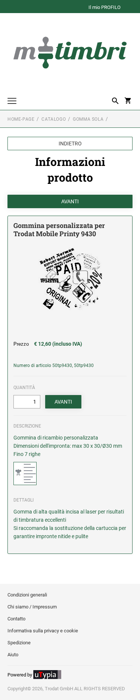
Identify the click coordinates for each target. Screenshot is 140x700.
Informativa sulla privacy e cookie (42, 630)
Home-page (20, 119)
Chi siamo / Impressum (32, 607)
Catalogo (53, 119)
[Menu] (12, 102)
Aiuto (12, 654)
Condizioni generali (27, 595)
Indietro (70, 144)
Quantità (24, 387)
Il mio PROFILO (104, 7)
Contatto (16, 619)
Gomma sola (88, 119)
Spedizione (19, 642)
